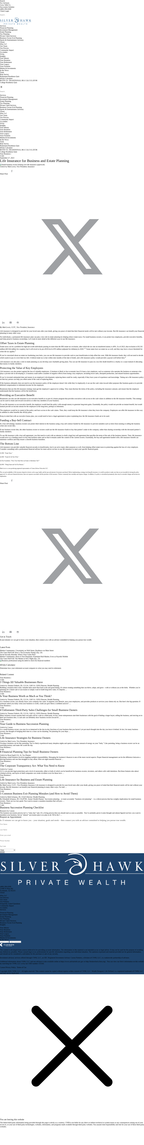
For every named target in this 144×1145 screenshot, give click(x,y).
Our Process (4, 48)
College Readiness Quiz (8, 82)
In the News (4, 70)
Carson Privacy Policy (8, 967)
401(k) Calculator (6, 78)
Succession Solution (7, 7)
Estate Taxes (8, 453)
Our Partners (4, 902)
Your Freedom (5, 66)
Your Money (4, 58)
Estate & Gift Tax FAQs (11, 457)
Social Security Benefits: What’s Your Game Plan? (18, 655)
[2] (1, 457)
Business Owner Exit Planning (11, 38)
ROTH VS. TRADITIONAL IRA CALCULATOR (18, 80)
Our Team (3, 46)
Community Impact (7, 50)
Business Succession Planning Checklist (22, 807)
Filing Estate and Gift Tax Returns (14, 464)
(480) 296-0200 (5, 9)
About (2, 42)
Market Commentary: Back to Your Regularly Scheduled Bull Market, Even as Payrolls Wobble (34, 657)
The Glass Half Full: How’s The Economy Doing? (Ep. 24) (21, 652)
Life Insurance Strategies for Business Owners (25, 737)
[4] (1, 464)
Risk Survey (4, 74)
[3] (1, 461)
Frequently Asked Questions (10, 904)
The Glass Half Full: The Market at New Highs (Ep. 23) (20, 659)
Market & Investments (8, 68)
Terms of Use (21, 967)
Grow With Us (5, 5)
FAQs (2, 54)
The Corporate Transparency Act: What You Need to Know (32, 765)
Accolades (3, 52)
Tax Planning (4, 34)
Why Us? (3, 44)
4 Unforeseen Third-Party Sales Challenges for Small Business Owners (38, 710)
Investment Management (8, 30)
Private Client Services (8, 36)
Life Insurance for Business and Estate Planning (26, 779)
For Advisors (4, 3)
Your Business (5, 60)
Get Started (4, 672)
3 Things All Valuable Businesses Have (21, 682)
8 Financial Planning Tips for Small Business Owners (29, 751)
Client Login (4, 11)
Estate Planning (5, 32)
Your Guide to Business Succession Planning (24, 723)
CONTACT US (5, 84)
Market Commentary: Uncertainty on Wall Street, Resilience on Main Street (27, 650)
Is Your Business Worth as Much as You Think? (26, 696)
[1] (1, 453)
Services (3, 26)
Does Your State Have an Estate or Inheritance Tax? (25, 461)
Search (2, 1)
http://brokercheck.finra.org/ (96, 961)
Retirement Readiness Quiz (9, 76)
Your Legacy (4, 64)
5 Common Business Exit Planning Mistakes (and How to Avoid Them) (39, 793)
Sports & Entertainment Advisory (12, 40)
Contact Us (4, 645)
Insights (3, 56)
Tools (2, 72)
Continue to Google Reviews (10, 1129)
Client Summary (15, 942)
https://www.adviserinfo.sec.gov (72, 961)
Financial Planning (6, 28)
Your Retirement (6, 62)
